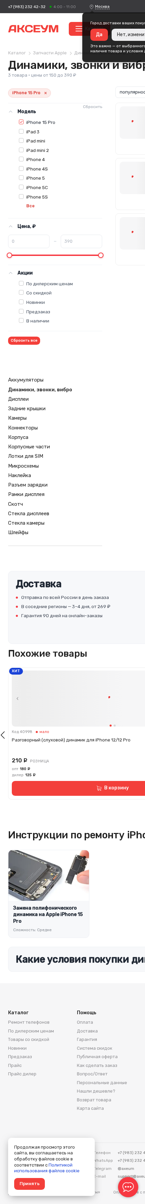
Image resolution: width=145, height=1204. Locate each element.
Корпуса (18, 437)
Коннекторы (23, 428)
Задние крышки (27, 408)
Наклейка (19, 475)
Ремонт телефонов (29, 1022)
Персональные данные (102, 1082)
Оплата (85, 1022)
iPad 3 (32, 131)
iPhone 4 (35, 159)
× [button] (45, 93)
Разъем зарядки (28, 485)
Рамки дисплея (26, 494)
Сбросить (92, 106)
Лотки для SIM (25, 456)
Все (30, 205)
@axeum (126, 1168)
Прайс (15, 1065)
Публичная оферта (97, 1056)
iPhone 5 (35, 178)
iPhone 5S (37, 197)
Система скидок (94, 1048)
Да (99, 34)
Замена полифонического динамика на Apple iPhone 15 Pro (48, 914)
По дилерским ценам (49, 283)
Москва (102, 6)
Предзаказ (38, 311)
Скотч (15, 504)
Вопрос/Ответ (92, 1073)
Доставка (87, 1030)
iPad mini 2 (37, 150)
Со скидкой (39, 292)
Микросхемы (23, 466)
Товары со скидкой (28, 1039)
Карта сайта (90, 1108)
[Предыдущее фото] (17, 698)
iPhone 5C (37, 187)
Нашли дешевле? (96, 1091)
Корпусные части (29, 447)
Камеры (17, 418)
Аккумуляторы (26, 380)
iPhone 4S (37, 169)
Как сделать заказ (97, 1065)
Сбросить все (24, 340)
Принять (29, 1183)
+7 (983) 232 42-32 (27, 7)
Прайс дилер (22, 1073)
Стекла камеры (26, 523)
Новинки (35, 302)
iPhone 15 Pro (40, 122)
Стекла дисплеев (28, 514)
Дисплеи (18, 399)
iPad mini (35, 140)
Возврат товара (94, 1099)
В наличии (37, 320)
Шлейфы (18, 532)
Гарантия (87, 1039)
